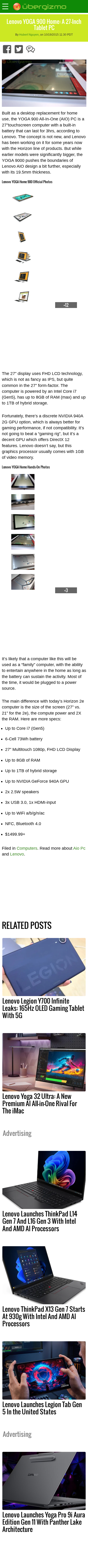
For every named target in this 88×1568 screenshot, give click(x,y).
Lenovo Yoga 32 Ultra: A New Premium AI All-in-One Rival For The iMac (39, 1103)
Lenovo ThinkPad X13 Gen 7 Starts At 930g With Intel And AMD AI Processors (43, 1316)
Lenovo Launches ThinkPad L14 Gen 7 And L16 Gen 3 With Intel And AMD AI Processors (39, 1221)
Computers (27, 848)
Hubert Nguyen (29, 34)
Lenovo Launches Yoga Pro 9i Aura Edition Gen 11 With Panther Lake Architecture (43, 1522)
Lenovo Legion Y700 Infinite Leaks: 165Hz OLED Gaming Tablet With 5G (43, 1008)
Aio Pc (79, 848)
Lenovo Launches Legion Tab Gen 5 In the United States (42, 1408)
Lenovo (17, 854)
